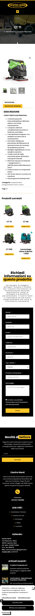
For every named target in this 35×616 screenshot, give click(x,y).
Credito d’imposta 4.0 (18, 565)
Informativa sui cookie (9, 597)
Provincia (9, 353)
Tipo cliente (10, 363)
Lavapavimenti (16, 182)
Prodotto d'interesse (14, 373)
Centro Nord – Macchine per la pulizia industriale (21, 579)
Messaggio (10, 383)
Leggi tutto (9, 226)
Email (8, 332)
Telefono (9, 343)
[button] (17, 11)
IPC (7, 189)
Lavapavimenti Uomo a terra (13, 185)
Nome (8, 312)
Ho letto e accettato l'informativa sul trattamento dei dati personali (17, 402)
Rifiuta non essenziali (17, 608)
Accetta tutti (17, 602)
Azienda (9, 322)
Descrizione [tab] (9, 102)
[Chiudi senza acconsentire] (32, 587)
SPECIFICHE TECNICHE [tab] (13, 106)
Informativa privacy (24, 597)
